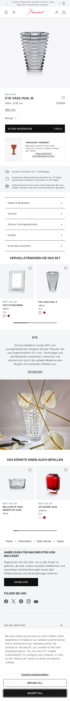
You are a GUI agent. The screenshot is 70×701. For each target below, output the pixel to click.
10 (54, 531)
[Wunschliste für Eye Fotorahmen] (30, 268)
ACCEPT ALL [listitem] (35, 693)
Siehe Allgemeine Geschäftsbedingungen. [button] (43, 154)
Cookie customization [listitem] (35, 674)
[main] (35, 277)
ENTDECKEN (35, 371)
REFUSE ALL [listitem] (35, 682)
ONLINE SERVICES (14, 625)
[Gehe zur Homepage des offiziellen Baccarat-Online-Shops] (35, 12)
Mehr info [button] (10, 109)
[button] (6, 3)
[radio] (4, 316)
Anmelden (21, 582)
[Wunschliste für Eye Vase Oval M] (63, 98)
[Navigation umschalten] (6, 12)
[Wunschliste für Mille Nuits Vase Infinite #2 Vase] (30, 470)
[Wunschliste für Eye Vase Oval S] (65, 268)
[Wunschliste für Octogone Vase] (65, 470)
